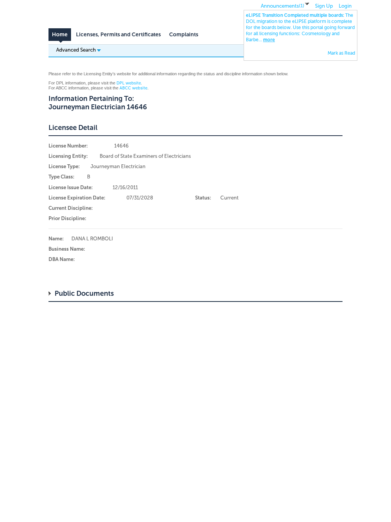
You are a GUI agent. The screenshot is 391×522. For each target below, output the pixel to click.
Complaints (183, 34)
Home (60, 34)
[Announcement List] (307, 4)
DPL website (128, 83)
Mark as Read (341, 53)
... (300, 27)
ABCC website (133, 88)
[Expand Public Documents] (51, 293)
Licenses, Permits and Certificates (118, 34)
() (301, 5)
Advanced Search (76, 50)
